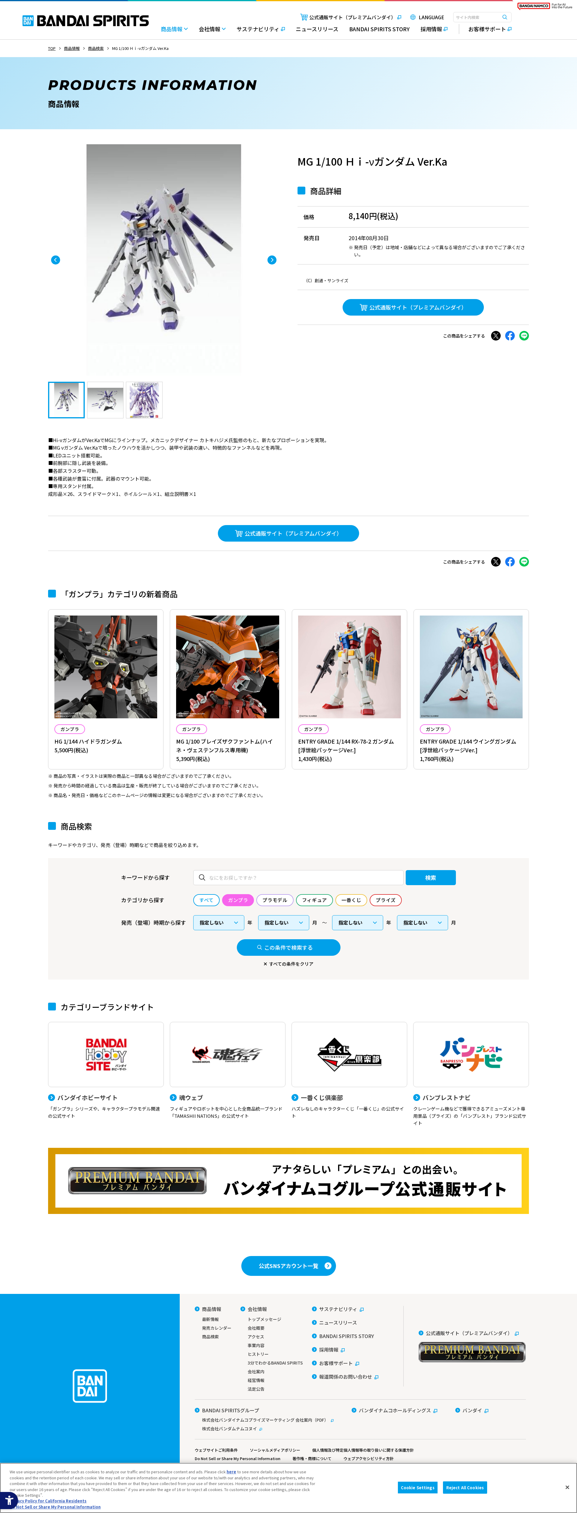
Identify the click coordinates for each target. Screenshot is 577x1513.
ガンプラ (69, 729)
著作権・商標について (311, 1458)
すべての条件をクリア (291, 964)
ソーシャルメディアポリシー (275, 1450)
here (231, 1472)
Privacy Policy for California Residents (48, 1501)
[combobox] (482, 17)
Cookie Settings (418, 1487)
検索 (430, 877)
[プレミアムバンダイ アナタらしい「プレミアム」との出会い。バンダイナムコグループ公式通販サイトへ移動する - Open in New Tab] (288, 1181)
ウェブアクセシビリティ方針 (368, 1458)
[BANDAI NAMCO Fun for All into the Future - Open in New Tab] (544, 7)
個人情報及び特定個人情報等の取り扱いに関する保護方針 (363, 1450)
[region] (288, 1488)
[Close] (567, 1487)
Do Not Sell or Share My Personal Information (237, 1458)
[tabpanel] (163, 260)
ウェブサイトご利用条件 (216, 1450)
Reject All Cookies (465, 1487)
